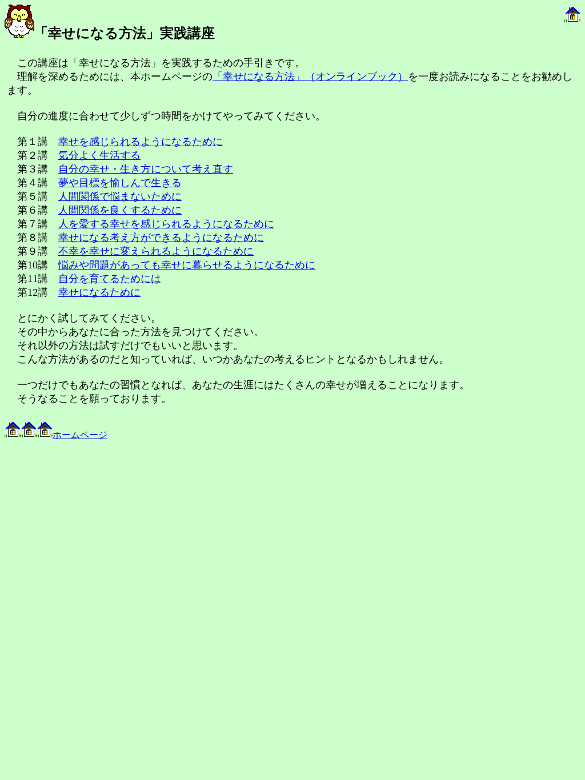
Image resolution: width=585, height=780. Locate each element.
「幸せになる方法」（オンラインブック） (310, 76)
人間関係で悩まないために (120, 196)
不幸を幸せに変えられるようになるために (156, 251)
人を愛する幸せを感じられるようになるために (166, 224)
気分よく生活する (99, 155)
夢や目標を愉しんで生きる (120, 182)
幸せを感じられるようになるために (140, 141)
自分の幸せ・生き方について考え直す (145, 169)
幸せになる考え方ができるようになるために (161, 237)
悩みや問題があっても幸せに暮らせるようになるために (186, 265)
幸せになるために (99, 292)
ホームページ (80, 435)
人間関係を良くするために (120, 210)
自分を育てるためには (109, 278)
